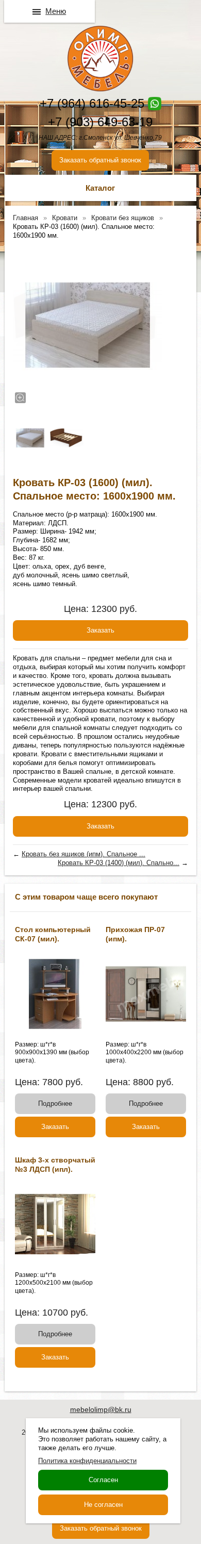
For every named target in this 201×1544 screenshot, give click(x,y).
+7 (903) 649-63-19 (100, 122)
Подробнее (55, 1103)
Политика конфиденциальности (87, 1461)
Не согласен (103, 1504)
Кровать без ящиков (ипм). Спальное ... (83, 854)
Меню (55, 11)
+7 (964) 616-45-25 (92, 103)
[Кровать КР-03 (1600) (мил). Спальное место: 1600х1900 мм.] (87, 325)
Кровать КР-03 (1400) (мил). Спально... (118, 863)
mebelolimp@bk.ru (100, 1409)
